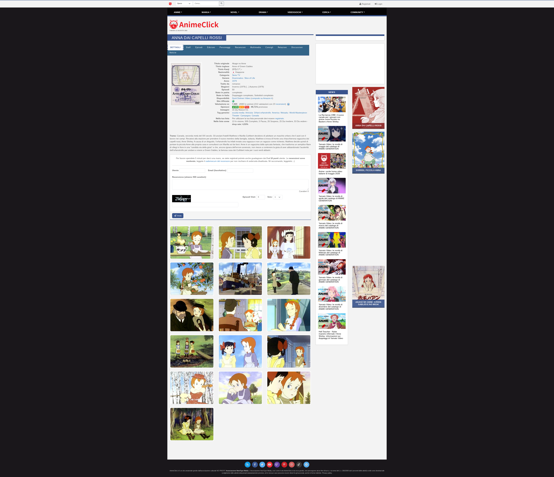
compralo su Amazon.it (261, 98)
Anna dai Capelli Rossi (368, 125)
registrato (279, 118)
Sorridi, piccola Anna (368, 170)
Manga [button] (205, 12)
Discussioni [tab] (297, 47)
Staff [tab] (188, 47)
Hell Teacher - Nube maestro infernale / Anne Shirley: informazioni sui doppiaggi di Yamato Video (331, 334)
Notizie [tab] (173, 53)
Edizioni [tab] (211, 47)
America (275, 112)
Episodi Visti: (249, 197)
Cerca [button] (325, 12)
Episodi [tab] (199, 47)
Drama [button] (262, 12)
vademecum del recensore (217, 161)
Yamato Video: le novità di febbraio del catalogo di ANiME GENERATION (330, 252)
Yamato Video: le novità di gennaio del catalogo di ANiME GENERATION (330, 279)
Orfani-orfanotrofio (262, 112)
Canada (255, 115)
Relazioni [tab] (282, 47)
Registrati (365, 4)
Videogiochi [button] (294, 12)
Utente (175, 170)
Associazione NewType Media (237, 471)
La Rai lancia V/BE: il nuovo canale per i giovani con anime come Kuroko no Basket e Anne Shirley (331, 118)
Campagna (245, 115)
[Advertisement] (313, 25)
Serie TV (236, 75)
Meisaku (284, 112)
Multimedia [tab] (255, 47)
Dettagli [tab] (175, 47)
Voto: (270, 197)
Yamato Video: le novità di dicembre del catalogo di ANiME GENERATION (330, 306)
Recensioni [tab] (240, 47)
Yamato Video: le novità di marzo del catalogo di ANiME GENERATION (330, 225)
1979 (234, 81)
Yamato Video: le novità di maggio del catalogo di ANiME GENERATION (330, 146)
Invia (179, 215)
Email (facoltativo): (217, 170)
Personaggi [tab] (225, 47)
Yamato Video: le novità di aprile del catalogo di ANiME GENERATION (331, 198)
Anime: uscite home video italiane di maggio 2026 (330, 172)
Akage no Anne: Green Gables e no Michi (368, 303)
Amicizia (249, 112)
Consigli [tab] (269, 47)
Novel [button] (234, 12)
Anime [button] (177, 12)
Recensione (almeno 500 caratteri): (189, 177)
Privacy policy (327, 473)
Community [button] (357, 12)
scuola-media (238, 112)
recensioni (280, 104)
